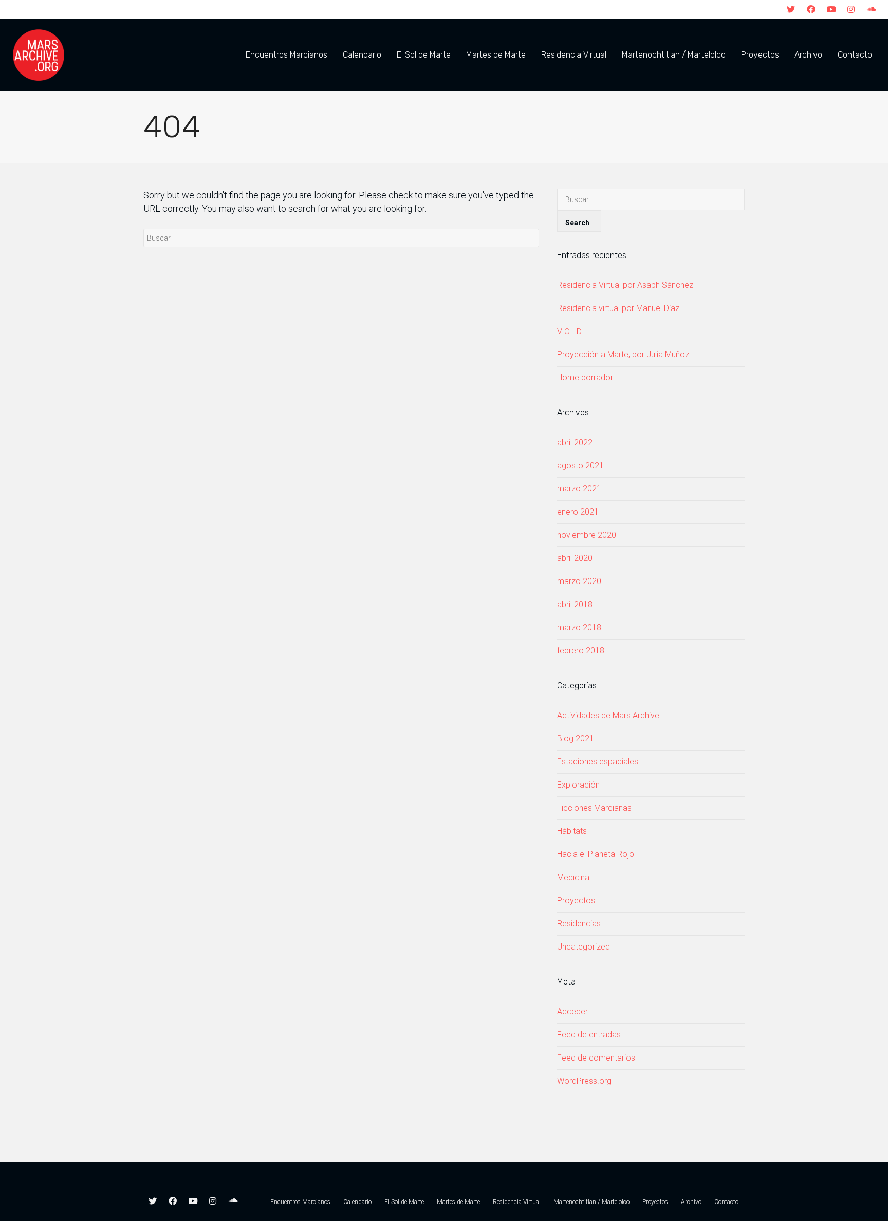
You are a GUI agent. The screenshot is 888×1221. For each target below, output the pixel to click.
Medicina (573, 877)
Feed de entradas (589, 1035)
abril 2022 (575, 442)
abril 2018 (575, 604)
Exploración (578, 785)
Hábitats (572, 831)
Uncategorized (583, 947)
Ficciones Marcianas (594, 808)
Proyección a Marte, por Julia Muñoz (623, 354)
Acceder (572, 1011)
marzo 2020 (579, 581)
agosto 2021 (580, 465)
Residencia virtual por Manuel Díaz (618, 308)
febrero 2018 (580, 650)
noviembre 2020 (586, 535)
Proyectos (576, 900)
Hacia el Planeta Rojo (595, 854)
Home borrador (585, 377)
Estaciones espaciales (597, 762)
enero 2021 (578, 512)
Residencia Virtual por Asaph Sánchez (625, 285)
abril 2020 (575, 558)
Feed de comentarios (596, 1058)
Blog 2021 (575, 738)
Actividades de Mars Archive (608, 715)
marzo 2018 (579, 627)
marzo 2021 (579, 489)
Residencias (579, 923)
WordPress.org (584, 1081)
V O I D (569, 331)
